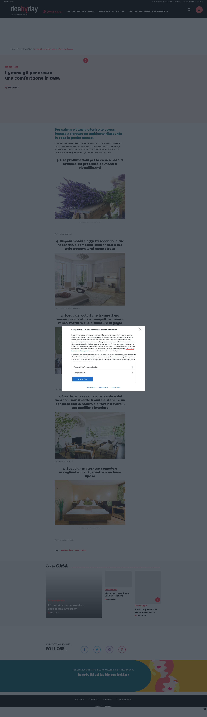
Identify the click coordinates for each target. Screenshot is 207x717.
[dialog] (103, 358)
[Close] (141, 330)
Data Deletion (91, 387)
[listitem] (103, 367)
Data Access (103, 387)
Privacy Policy (115, 387)
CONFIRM (82, 379)
